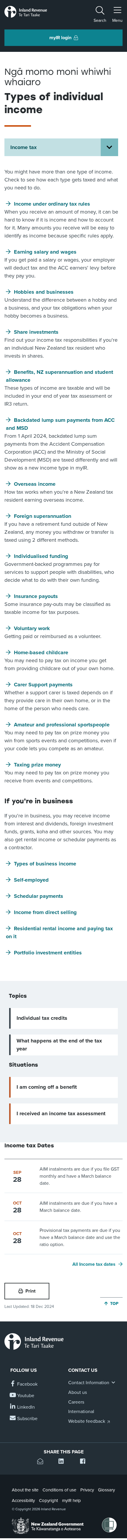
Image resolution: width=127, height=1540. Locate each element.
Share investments (36, 332)
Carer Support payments (43, 684)
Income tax (23, 147)
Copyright (48, 1500)
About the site (25, 1490)
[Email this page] (42, 1462)
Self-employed (31, 880)
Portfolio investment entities (48, 952)
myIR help (71, 1500)
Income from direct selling (45, 912)
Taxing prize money (37, 764)
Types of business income (45, 863)
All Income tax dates (93, 1264)
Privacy (87, 1490)
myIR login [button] (60, 38)
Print (30, 1291)
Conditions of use (59, 1490)
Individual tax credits (42, 1018)
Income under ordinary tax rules (52, 204)
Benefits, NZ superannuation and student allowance (59, 376)
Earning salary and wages (45, 252)
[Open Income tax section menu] (109, 147)
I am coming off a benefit (47, 1087)
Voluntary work (32, 628)
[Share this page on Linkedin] (63, 1462)
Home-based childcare (41, 652)
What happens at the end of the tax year (59, 1044)
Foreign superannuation (42, 516)
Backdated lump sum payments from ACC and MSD (60, 424)
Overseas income (35, 484)
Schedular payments (38, 896)
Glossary (106, 1490)
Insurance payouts (36, 596)
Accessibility (23, 1500)
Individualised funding (41, 556)
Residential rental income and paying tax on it (59, 932)
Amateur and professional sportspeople (62, 724)
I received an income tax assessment (61, 1113)
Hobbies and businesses (44, 292)
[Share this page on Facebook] (85, 1462)
